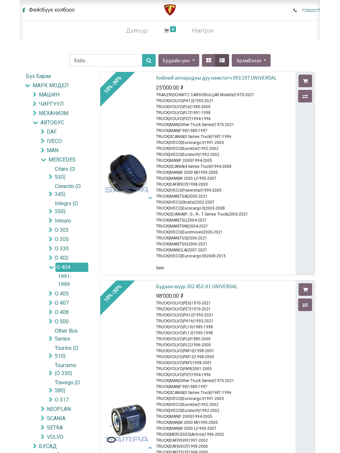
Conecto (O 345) (68, 190)
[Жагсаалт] (222, 60)
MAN (52, 150)
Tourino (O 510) (66, 352)
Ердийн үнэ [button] (177, 60)
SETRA (55, 427)
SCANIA (56, 418)
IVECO (54, 141)
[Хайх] (149, 60)
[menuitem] (137, 30)
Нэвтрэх (203, 31)
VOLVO (55, 437)
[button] (251, 60)
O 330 (62, 248)
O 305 (62, 239)
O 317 (62, 400)
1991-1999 (65, 280)
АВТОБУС (52, 122)
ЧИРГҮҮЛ (51, 104)
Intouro (63, 221)
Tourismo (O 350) (65, 369)
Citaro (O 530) (65, 173)
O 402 (62, 258)
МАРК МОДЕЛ (51, 85)
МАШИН (49, 95)
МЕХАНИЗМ (53, 113)
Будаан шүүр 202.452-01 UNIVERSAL (197, 286)
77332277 (310, 10)
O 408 (62, 312)
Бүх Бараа (38, 76)
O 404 (63, 267)
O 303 (62, 230)
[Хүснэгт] (208, 60)
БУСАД (48, 446)
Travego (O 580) (67, 386)
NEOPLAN (59, 409)
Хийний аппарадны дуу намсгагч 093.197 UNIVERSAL (216, 77)
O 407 (62, 303)
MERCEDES (62, 160)
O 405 (62, 294)
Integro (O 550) (66, 207)
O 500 (62, 321)
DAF (52, 132)
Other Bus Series (66, 335)
